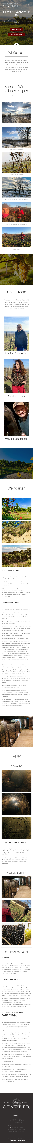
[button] (16, 29)
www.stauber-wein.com (17, 1127)
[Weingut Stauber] (10, 4)
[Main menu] (28, 4)
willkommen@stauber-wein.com (17, 1126)
